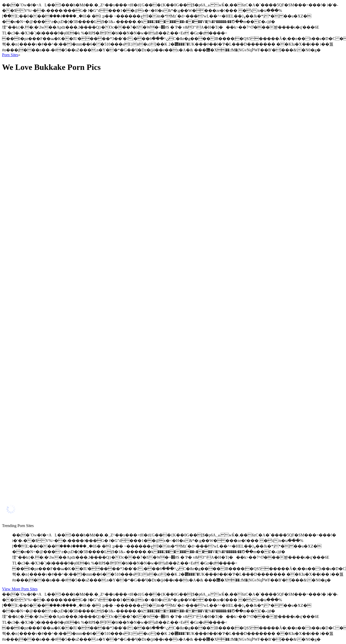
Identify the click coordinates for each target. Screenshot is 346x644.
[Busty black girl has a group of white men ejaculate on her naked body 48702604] (50, 176)
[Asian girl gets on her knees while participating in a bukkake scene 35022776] (50, 126)
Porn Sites (10, 55)
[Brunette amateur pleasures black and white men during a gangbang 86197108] (50, 494)
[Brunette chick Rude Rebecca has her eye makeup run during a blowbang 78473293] (50, 443)
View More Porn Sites (19, 589)
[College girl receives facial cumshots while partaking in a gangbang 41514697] (50, 392)
